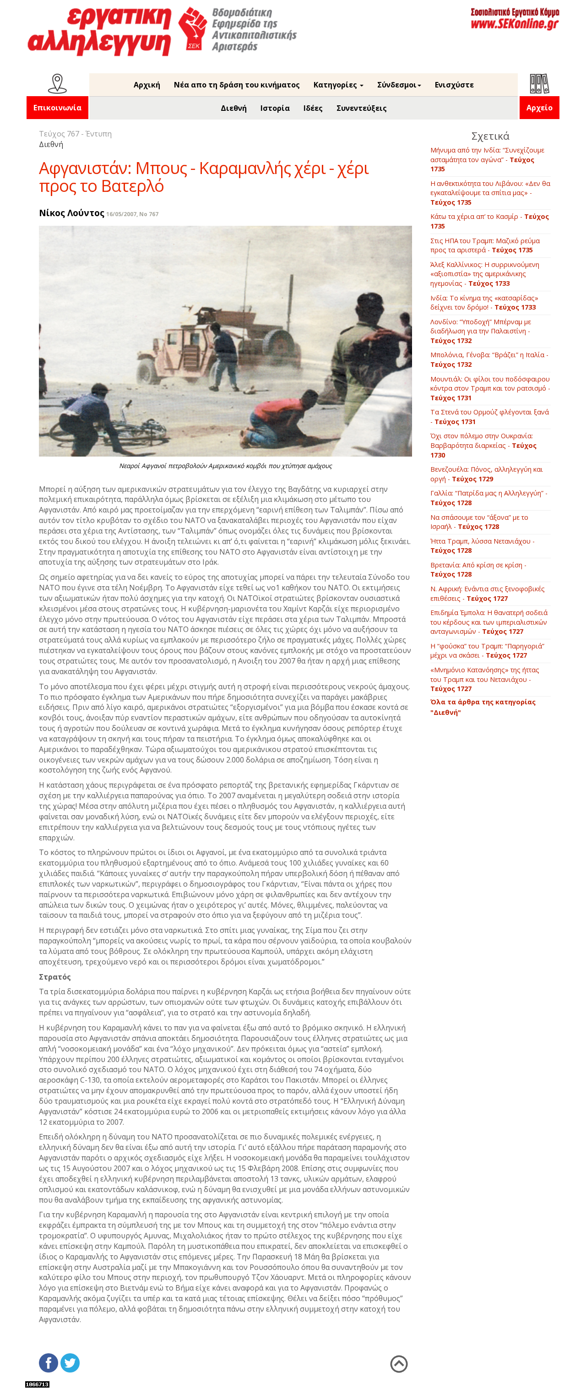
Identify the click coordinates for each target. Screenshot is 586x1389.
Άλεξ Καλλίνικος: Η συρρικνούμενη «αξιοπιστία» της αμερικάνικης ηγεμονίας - (484, 274)
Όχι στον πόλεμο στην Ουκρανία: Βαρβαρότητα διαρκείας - (483, 445)
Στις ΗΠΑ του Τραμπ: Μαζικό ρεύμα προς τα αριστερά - (485, 245)
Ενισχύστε (454, 85)
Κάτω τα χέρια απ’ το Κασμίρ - (489, 221)
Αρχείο (539, 108)
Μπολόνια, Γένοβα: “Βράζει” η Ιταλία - (489, 359)
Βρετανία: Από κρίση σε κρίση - (478, 570)
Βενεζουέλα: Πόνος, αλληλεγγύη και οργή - (486, 474)
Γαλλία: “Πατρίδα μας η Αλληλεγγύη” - (489, 498)
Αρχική (147, 85)
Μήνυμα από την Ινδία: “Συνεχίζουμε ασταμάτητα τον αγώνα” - (487, 159)
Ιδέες (313, 108)
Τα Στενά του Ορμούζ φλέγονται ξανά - (489, 417)
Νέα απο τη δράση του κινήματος (237, 85)
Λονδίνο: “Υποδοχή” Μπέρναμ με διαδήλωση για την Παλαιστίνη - (480, 331)
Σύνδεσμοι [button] (397, 85)
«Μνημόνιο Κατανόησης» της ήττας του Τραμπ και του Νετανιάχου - (484, 679)
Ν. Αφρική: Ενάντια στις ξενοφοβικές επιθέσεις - (487, 593)
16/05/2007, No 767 (132, 214)
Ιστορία (275, 108)
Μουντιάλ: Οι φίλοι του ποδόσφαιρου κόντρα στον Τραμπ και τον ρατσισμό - (490, 388)
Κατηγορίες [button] (336, 85)
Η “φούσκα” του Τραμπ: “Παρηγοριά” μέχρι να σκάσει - (487, 651)
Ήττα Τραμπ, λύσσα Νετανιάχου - (482, 546)
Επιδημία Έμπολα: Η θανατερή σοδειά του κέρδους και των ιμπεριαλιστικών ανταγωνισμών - (489, 622)
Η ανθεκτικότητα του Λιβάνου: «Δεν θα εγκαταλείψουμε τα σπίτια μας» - (490, 193)
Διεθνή (234, 108)
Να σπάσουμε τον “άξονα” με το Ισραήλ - (479, 522)
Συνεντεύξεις (361, 108)
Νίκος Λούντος (71, 213)
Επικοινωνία (57, 108)
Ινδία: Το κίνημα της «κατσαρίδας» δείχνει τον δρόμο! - (484, 303)
